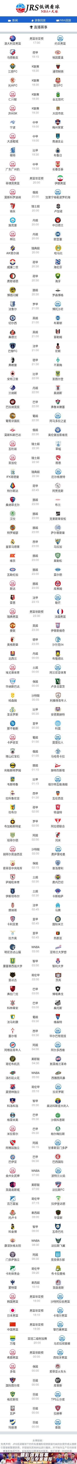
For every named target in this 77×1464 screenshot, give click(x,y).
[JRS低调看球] (38, 1458)
